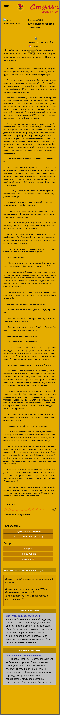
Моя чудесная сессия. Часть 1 (23, 615)
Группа (32, 51)
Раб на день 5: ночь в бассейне (24, 655)
